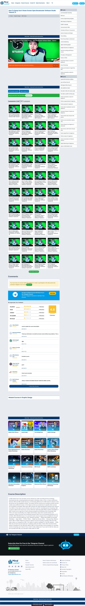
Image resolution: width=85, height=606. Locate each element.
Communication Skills (65, 27)
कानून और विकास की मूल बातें (65, 82)
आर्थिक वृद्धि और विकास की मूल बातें (66, 85)
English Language (64, 24)
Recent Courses (25, 3)
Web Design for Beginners (66, 21)
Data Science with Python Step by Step (68, 129)
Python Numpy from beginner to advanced (67, 125)
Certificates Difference (67, 576)
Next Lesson (24, 91)
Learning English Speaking (66, 12)
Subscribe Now (14, 548)
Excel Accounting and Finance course (67, 51)
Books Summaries (40, 3)
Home (12, 3)
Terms (63, 573)
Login (82, 3)
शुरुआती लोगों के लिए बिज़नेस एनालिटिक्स (67, 79)
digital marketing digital (66, 44)
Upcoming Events (29, 567)
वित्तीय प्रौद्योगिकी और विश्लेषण (65, 88)
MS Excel (63, 15)
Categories (17, 3)
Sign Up (76, 3)
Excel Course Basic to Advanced (67, 38)
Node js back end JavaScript (50, 562)
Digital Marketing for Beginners (67, 143)
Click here (29, 284)
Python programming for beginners (68, 101)
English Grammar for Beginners (67, 47)
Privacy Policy (64, 564)
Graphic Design (17, 16)
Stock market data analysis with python (67, 116)
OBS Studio (24, 16)
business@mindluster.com (14, 571)
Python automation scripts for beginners (67, 73)
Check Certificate (65, 560)
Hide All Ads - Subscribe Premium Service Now (34, 36)
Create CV (32, 3)
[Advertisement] (34, 26)
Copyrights (64, 571)
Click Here (55, 65)
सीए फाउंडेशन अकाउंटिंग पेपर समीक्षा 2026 (67, 93)
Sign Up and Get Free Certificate (20, 95)
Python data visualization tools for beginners (68, 107)
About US (63, 567)
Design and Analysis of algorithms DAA (68, 68)
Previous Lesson (14, 91)
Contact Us (64, 562)
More (48, 3)
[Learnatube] (5, 2)
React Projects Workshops (49, 560)
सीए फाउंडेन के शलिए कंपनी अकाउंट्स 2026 (68, 91)
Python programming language (67, 18)
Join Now (76, 534)
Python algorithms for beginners (67, 133)
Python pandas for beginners (67, 104)
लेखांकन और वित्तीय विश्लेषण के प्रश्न (66, 146)
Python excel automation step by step (68, 121)
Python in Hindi (64, 57)
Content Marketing (65, 41)
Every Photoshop (64, 65)
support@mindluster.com (14, 574)
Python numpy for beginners (67, 136)
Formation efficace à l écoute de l (68, 30)
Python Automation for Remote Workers (67, 139)
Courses (27, 562)
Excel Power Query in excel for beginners (67, 61)
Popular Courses (29, 564)
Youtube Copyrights (66, 569)
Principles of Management (66, 54)
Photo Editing (63, 36)
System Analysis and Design (67, 33)
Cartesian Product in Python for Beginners (67, 112)
